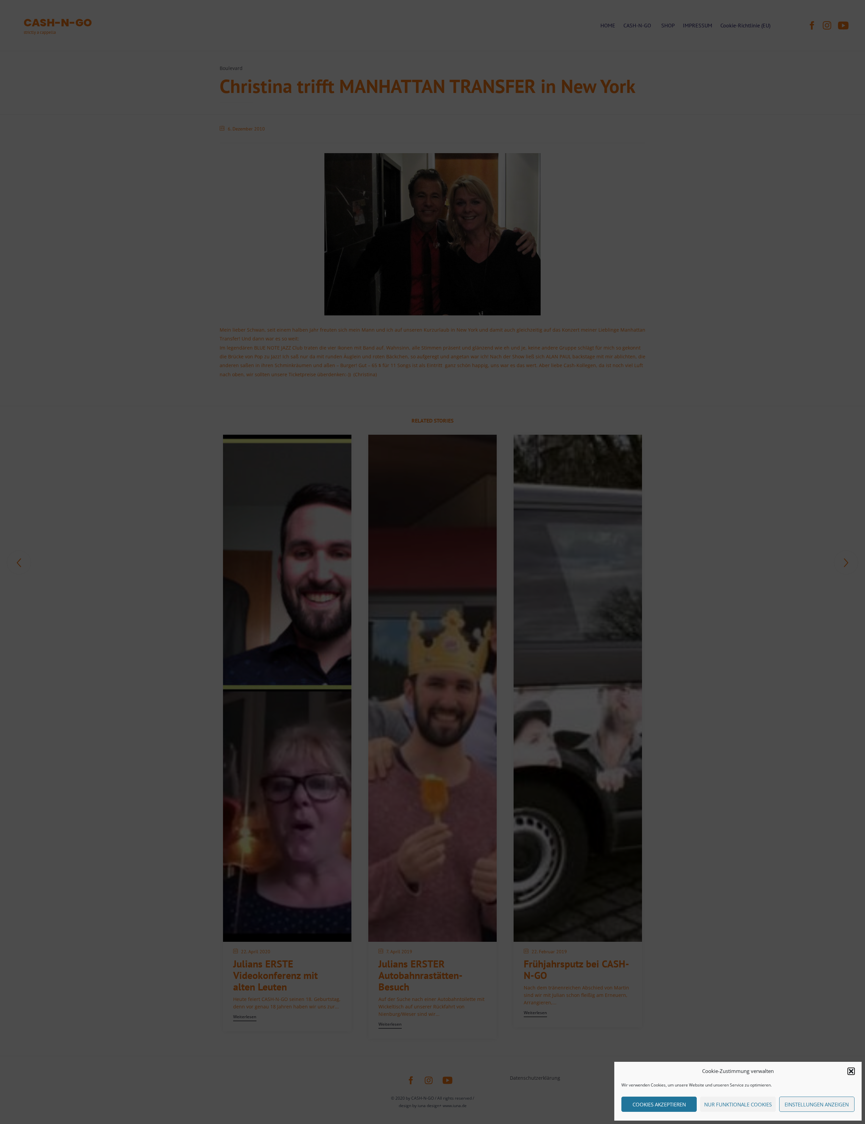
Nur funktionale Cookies (738, 1104)
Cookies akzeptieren (659, 1104)
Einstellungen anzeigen (817, 1104)
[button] (851, 1071)
